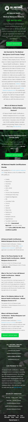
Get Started (22, 417)
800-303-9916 (16, 20)
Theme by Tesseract (13, 420)
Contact (17, 417)
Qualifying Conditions (12, 415)
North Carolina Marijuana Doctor (13, 406)
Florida (21, 415)
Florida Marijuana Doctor (13, 403)
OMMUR (18, 84)
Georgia (12, 417)
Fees (18, 415)
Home (5, 415)
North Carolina (7, 417)
